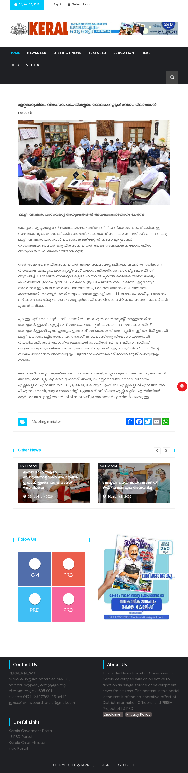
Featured (97, 52)
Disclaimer (113, 715)
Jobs (14, 65)
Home (15, 52)
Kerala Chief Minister (27, 743)
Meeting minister (46, 422)
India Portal (18, 749)
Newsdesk (36, 52)
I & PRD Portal (20, 737)
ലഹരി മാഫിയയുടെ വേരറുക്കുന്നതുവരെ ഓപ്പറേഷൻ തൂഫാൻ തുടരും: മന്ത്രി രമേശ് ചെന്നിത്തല (50, 480)
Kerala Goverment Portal (31, 731)
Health (148, 52)
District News (68, 52)
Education (124, 52)
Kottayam (28, 465)
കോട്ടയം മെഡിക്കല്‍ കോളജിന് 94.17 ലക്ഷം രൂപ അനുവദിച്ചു (130, 485)
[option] (54, 482)
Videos (32, 65)
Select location (84, 5)
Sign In (58, 4)
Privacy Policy (138, 715)
